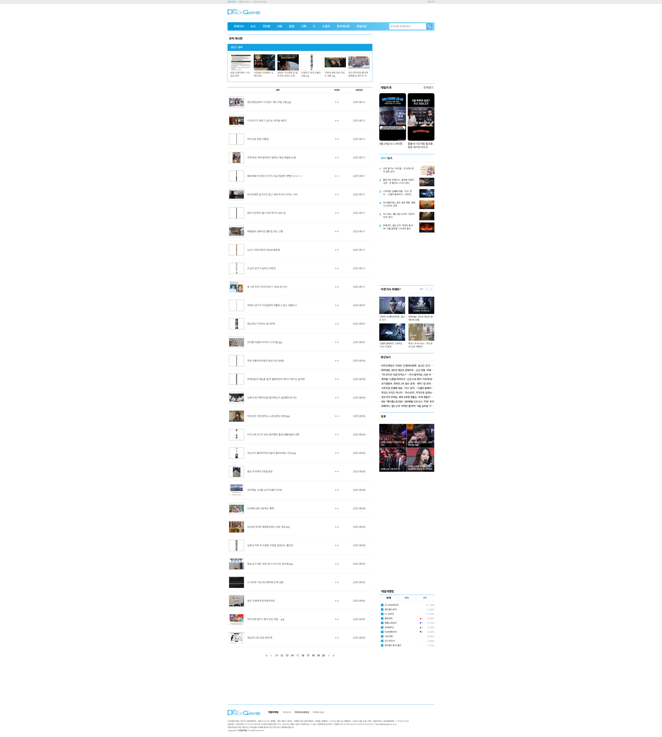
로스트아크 (388, 641)
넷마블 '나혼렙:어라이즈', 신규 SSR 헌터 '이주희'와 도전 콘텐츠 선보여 (407, 379)
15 (297, 655)
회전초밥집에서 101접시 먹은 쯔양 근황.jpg (269, 102)
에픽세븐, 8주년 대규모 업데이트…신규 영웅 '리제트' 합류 (407, 370)
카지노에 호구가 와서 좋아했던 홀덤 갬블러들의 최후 (273, 434)
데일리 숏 (386, 87)
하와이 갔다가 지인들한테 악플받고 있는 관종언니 (272, 305)
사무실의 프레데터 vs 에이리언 (263, 74)
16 (302, 655)
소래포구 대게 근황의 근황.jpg (310, 74)
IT (314, 26)
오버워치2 (388, 627)
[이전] (271, 655)
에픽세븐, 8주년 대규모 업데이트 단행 (420, 318)
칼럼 (291, 26)
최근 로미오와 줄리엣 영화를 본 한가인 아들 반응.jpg (358, 74)
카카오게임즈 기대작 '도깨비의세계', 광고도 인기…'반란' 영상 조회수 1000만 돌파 (407, 366)
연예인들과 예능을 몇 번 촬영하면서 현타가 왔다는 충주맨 (275, 379)
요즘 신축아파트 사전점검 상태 (240, 74)
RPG (407, 598)
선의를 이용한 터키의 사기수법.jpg (264, 342)
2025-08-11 (359, 157)
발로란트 (387, 618)
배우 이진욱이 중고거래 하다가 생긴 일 (266, 213)
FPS (425, 598)
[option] (406, 320)
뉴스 (253, 26)
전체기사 (239, 26)
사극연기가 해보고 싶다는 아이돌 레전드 (267, 120)
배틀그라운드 (389, 623)
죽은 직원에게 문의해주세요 (261, 601)
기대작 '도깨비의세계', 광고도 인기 (392, 318)
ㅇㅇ (337, 102)
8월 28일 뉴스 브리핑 (390, 143)
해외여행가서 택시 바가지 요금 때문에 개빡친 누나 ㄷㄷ (274, 176)
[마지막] (334, 655)
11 (276, 655)
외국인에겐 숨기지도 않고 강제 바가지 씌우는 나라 (272, 194)
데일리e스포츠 (244, 2)
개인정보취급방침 (301, 712)
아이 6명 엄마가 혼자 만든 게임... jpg (265, 619)
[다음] (329, 655)
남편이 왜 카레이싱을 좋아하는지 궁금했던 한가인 (272, 397)
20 (323, 655)
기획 (303, 26)
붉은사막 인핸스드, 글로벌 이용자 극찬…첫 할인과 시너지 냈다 (398, 181)
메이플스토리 (389, 609)
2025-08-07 (359, 305)
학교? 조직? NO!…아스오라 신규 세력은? (420, 345)
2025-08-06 (359, 361)
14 (292, 655)
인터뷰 (266, 26)
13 (286, 655)
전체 (388, 598)
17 (308, 655)
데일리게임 (232, 2)
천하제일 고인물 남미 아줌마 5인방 (264, 490)
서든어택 (387, 636)
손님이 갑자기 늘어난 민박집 (261, 268)
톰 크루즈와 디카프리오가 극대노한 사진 (267, 287)
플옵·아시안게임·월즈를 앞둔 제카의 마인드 (420, 145)
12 (281, 655)
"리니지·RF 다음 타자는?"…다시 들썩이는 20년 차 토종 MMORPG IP (407, 375)
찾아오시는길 (318, 712)
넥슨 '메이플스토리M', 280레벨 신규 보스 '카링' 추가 (407, 401)
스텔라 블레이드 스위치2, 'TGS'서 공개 (391, 345)
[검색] (429, 26)
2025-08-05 (359, 564)
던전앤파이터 (389, 632)
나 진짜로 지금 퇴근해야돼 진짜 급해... (266, 582)
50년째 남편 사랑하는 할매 (260, 508)
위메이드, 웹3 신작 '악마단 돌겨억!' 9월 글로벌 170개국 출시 (398, 227)
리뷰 (279, 26)
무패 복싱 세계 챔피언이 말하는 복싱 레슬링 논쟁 (271, 157)
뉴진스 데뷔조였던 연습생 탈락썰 (263, 250)
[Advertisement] (407, 56)
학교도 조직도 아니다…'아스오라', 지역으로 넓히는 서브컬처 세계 (407, 392)
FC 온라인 (388, 614)
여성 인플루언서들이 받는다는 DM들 (265, 361)
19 (318, 655)
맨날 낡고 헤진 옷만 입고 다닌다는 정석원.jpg (270, 564)
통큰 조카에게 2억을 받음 (260, 471)
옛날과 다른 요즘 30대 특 (259, 638)
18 (313, 655)
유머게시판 (343, 26)
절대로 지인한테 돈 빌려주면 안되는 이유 (287, 74)
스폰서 (326, 26)
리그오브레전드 (390, 605)
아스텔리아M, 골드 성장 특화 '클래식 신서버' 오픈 (399, 204)
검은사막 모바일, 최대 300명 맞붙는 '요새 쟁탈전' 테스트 (407, 397)
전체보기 (428, 87)
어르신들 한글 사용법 (257, 139)
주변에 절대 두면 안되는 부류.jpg (335, 74)
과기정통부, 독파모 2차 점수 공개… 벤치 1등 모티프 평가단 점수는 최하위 (407, 383)
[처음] (266, 655)
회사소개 (431, 2)
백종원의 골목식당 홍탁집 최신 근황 (265, 231)
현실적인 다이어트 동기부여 (261, 324)
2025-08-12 (359, 102)
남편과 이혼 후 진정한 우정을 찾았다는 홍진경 (270, 545)
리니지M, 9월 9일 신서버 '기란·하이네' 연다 (398, 215)
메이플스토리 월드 (391, 645)
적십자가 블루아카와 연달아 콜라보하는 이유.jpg (271, 453)
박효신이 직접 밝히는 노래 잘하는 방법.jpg (268, 416)
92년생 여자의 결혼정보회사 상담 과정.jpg (268, 527)
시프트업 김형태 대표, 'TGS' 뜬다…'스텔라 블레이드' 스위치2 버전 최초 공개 (398, 193)
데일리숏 (362, 26)
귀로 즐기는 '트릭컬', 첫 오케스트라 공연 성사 (398, 170)
